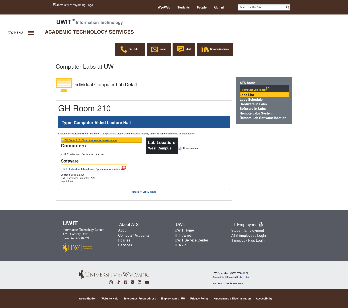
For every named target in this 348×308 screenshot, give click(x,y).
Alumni (219, 7)
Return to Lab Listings (143, 191)
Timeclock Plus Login (248, 240)
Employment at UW (173, 298)
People (202, 7)
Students (183, 7)
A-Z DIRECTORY (220, 283)
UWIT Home (184, 230)
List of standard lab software (91, 169)
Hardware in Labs (253, 104)
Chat (187, 49)
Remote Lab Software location (263, 118)
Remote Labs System (256, 113)
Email (162, 49)
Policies (124, 240)
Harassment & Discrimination (232, 298)
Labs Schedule (251, 99)
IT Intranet (183, 235)
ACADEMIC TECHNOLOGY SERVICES (89, 31)
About (122, 230)
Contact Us (218, 277)
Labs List (247, 95)
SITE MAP (238, 283)
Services (125, 244)
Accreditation (87, 298)
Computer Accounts (133, 235)
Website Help (110, 298)
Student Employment (247, 230)
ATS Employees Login (248, 235)
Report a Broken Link (237, 277)
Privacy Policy (199, 298)
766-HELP (133, 49)
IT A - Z (180, 244)
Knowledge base (219, 49)
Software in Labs (253, 108)
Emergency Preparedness (139, 298)
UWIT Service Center (191, 240)
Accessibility (264, 298)
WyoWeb (164, 7)
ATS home (248, 83)
